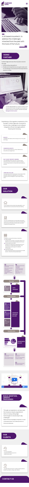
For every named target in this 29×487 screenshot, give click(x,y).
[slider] (13, 387)
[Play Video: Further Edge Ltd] (14, 379)
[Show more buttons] (26, 387)
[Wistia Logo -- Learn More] (23, 387)
